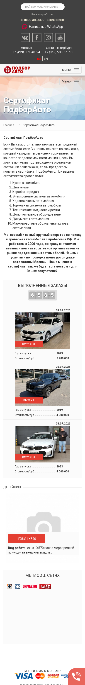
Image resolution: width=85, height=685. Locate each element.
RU (39, 58)
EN (46, 58)
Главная (8, 125)
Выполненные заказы (42, 290)
